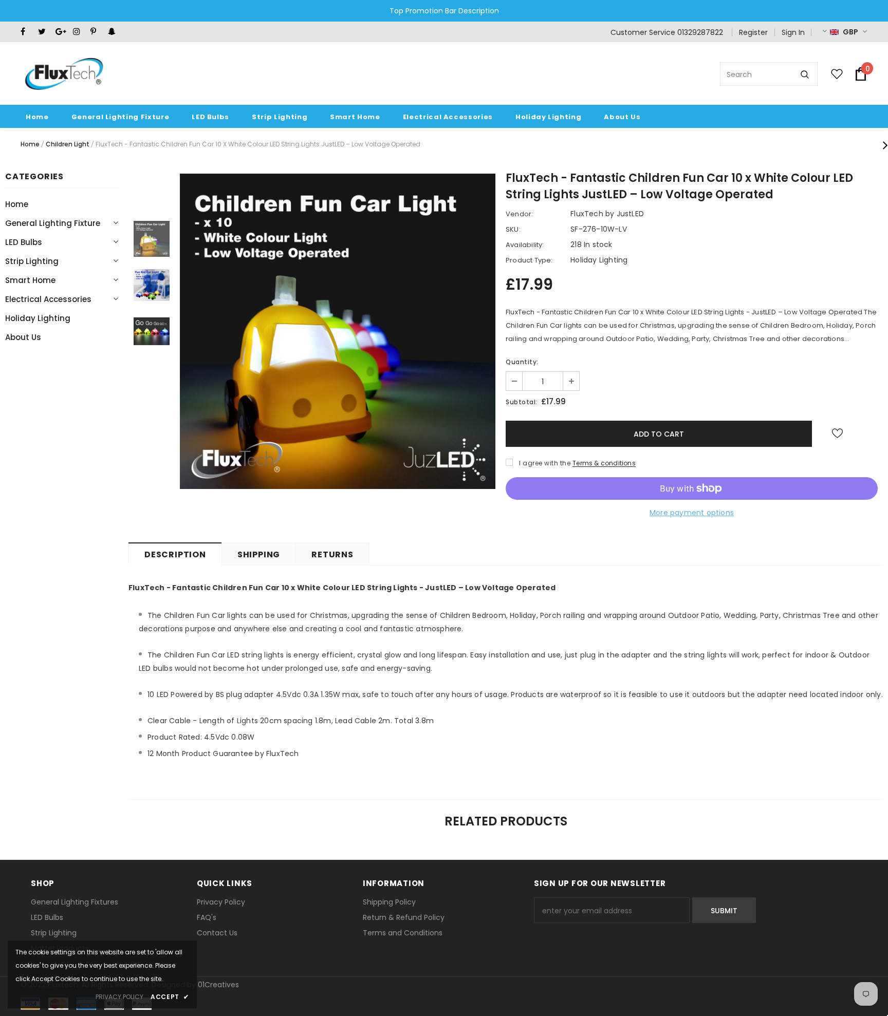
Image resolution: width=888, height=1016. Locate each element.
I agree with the (544, 463)
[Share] (868, 437)
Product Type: (529, 260)
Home (30, 144)
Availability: (525, 245)
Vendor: (519, 214)
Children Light (67, 144)
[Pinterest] (96, 31)
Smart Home (30, 280)
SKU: (513, 229)
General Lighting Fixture (52, 223)
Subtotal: (522, 402)
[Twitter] (44, 31)
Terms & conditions (604, 463)
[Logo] (63, 74)
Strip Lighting (32, 261)
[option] (337, 331)
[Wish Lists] (837, 433)
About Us (23, 337)
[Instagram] (79, 31)
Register (753, 32)
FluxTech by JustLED (607, 214)
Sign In (793, 32)
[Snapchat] (114, 31)
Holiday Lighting (37, 318)
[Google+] (61, 31)
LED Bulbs (23, 242)
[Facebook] (27, 31)
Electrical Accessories (48, 299)
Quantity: (522, 362)
